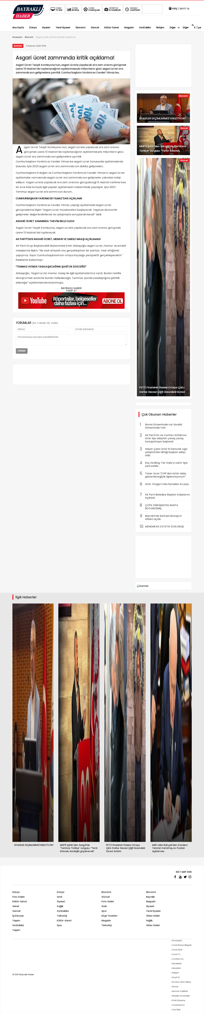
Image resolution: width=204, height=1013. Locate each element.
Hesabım (176, 968)
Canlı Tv (176, 954)
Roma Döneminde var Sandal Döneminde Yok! (161, 426)
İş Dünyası (18, 915)
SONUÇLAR (94, 9)
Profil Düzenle (178, 1000)
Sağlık (60, 906)
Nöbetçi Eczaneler (181, 995)
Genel (15, 906)
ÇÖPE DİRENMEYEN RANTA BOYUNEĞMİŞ (159, 506)
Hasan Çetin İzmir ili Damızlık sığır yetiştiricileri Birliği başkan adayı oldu (164, 451)
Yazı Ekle (176, 1009)
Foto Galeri (18, 896)
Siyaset (61, 901)
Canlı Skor (177, 949)
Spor (104, 911)
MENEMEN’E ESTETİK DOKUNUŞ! (162, 526)
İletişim (175, 972)
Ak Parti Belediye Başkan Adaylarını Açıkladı (165, 496)
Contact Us (177, 959)
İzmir (59, 896)
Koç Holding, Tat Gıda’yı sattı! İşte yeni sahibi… (164, 464)
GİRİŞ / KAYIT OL (180, 8)
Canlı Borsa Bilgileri (182, 945)
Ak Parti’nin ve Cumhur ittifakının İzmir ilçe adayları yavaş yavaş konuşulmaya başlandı (163, 438)
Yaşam (16, 920)
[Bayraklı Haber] (28, 18)
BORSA (75, 9)
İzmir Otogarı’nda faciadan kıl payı (164, 484)
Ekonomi (18, 45)
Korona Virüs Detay (181, 982)
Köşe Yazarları (109, 915)
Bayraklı (150, 896)
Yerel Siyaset (153, 911)
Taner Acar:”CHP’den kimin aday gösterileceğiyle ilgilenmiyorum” (163, 474)
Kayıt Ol (176, 977)
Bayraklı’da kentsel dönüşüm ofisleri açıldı (161, 517)
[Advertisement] (71, 374)
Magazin (151, 901)
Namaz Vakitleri (180, 991)
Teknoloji (62, 915)
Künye (175, 986)
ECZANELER (115, 9)
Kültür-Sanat (19, 901)
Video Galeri (153, 915)
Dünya (16, 892)
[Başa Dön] (198, 1007)
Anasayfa (177, 940)
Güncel (184, 128)
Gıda (104, 906)
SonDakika (63, 911)
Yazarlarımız (178, 1005)
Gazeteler (177, 963)
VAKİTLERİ (135, 9)
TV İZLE (59, 9)
